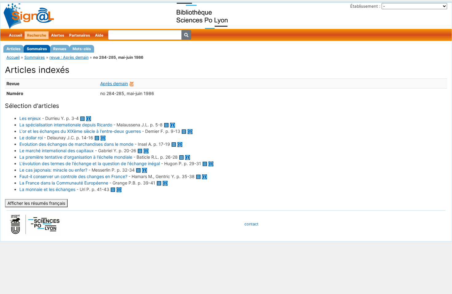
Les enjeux (30, 118)
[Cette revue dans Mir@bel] (131, 83)
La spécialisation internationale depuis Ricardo (65, 124)
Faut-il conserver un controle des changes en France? (73, 176)
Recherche (36, 35)
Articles (13, 48)
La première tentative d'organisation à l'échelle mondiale (75, 157)
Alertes (57, 35)
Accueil (15, 35)
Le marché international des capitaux (56, 150)
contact (251, 224)
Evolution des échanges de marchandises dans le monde (76, 144)
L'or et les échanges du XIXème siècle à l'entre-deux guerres (80, 131)
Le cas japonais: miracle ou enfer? (53, 170)
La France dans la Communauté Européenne (63, 182)
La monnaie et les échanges (47, 189)
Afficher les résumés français (36, 203)
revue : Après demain (69, 57)
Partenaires (79, 35)
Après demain (114, 83)
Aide (99, 35)
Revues (59, 48)
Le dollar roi (31, 137)
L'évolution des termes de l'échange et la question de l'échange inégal (89, 163)
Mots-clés (82, 48)
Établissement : (365, 6)
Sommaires (37, 48)
